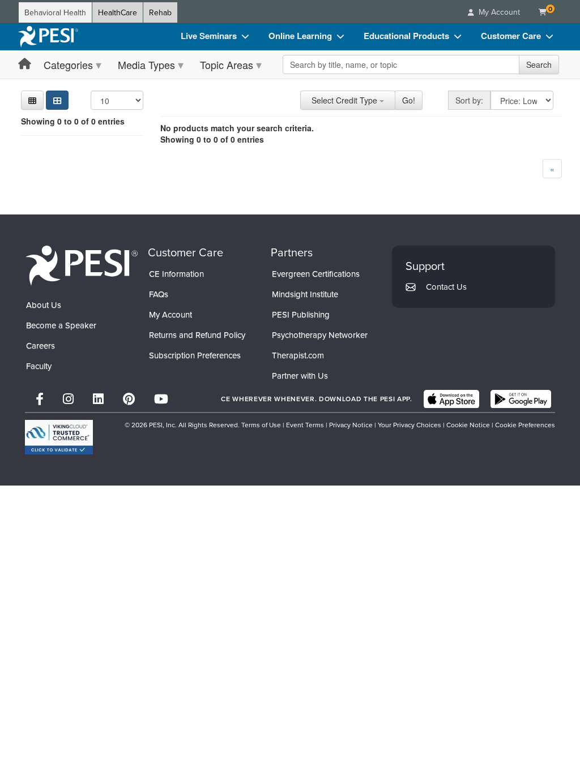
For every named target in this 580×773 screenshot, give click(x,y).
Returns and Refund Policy (197, 335)
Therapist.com (298, 355)
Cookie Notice (468, 425)
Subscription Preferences (195, 355)
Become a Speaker (61, 325)
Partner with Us (300, 375)
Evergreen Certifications (316, 274)
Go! (408, 100)
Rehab (160, 12)
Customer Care (511, 35)
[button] (32, 100)
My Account (170, 314)
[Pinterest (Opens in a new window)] (129, 398)
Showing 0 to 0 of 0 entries (73, 121)
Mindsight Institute (305, 294)
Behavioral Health (55, 12)
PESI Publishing (301, 314)
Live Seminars (209, 35)
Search (539, 64)
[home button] (24, 64)
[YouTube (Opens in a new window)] (161, 398)
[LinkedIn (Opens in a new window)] (98, 398)
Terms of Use (261, 425)
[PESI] (81, 264)
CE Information (176, 274)
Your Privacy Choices (409, 425)
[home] (48, 37)
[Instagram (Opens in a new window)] (68, 398)
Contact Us (446, 287)
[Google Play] (521, 399)
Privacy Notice (351, 425)
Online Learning (300, 35)
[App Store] (451, 399)
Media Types (146, 64)
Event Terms (305, 425)
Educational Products (406, 35)
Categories (68, 64)
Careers (40, 345)
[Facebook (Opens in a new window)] (39, 398)
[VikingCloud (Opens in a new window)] (59, 437)
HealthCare (117, 12)
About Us (43, 305)
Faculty (39, 366)
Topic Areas (226, 64)
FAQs (158, 294)
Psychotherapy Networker (320, 335)
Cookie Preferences (525, 425)
